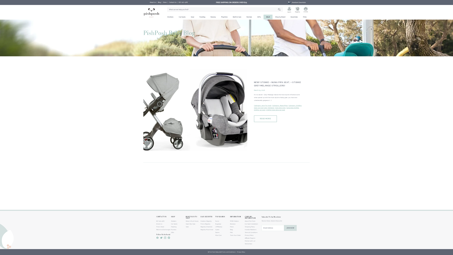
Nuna (217, 221)
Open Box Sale (190, 224)
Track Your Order (235, 235)
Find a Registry (205, 224)
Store (165, 2)
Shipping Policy (250, 227)
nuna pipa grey (280, 108)
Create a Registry (206, 221)
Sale (187, 227)
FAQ (231, 232)
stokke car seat (259, 110)
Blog (159, 2)
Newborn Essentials (299, 2)
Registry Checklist (206, 227)
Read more (265, 119)
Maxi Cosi (218, 235)
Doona (217, 232)
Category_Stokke (295, 105)
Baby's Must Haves (192, 221)
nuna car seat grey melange (264, 108)
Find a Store (160, 227)
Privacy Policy (249, 235)
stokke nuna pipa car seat (275, 110)
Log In (289, 12)
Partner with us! (250, 241)
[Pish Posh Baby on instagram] (165, 238)
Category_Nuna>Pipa (280, 105)
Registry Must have (207, 229)
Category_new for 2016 (262, 105)
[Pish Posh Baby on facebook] (157, 238)
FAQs (305, 17)
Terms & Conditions (251, 232)
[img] (195, 109)
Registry (297, 12)
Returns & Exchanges (163, 229)
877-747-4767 (183, 2)
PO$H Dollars (234, 221)
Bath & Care (237, 17)
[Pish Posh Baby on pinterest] (169, 238)
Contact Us (172, 2)
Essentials (294, 17)
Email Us (159, 224)
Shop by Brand (280, 17)
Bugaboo (218, 224)
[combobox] (225, 9)
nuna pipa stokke (292, 108)
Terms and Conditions (228, 252)
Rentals (249, 17)
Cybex (217, 229)
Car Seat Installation (251, 224)
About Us (153, 2)
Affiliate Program (250, 238)
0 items (306, 11)
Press (232, 227)
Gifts (259, 17)
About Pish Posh (250, 221)
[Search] (280, 9)
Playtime (224, 17)
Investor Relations (250, 229)
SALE (268, 17)
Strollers (170, 17)
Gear (192, 17)
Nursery (213, 17)
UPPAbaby (218, 227)
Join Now (290, 228)
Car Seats (182, 17)
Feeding (202, 17)
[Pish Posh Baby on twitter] (161, 238)
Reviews (232, 224)
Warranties (248, 244)
